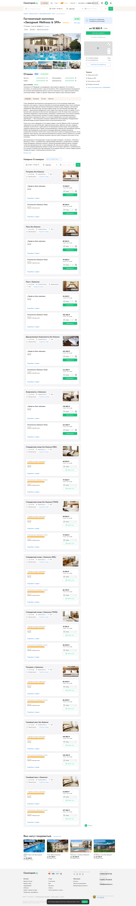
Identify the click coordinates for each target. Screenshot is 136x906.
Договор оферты (55, 896)
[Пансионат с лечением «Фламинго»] (81, 846)
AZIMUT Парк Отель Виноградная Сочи (33, 855)
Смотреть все (57, 836)
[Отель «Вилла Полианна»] (57, 846)
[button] (98, 48)
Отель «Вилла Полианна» (54, 854)
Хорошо (85, 901)
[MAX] (83, 874)
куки (57, 901)
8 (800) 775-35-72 (106, 880)
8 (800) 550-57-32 (92, 3)
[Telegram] (80, 874)
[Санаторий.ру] (32, 3)
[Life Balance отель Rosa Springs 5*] (104, 846)
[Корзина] (106, 3)
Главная (26, 13)
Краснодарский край (45, 13)
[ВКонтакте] (74, 874)
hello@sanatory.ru (106, 884)
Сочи (53, 13)
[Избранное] (102, 3)
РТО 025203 (100, 897)
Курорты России (33, 13)
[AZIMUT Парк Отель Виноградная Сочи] (34, 846)
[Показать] (110, 9)
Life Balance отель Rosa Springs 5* (103, 854)
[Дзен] (77, 874)
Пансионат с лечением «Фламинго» (80, 854)
